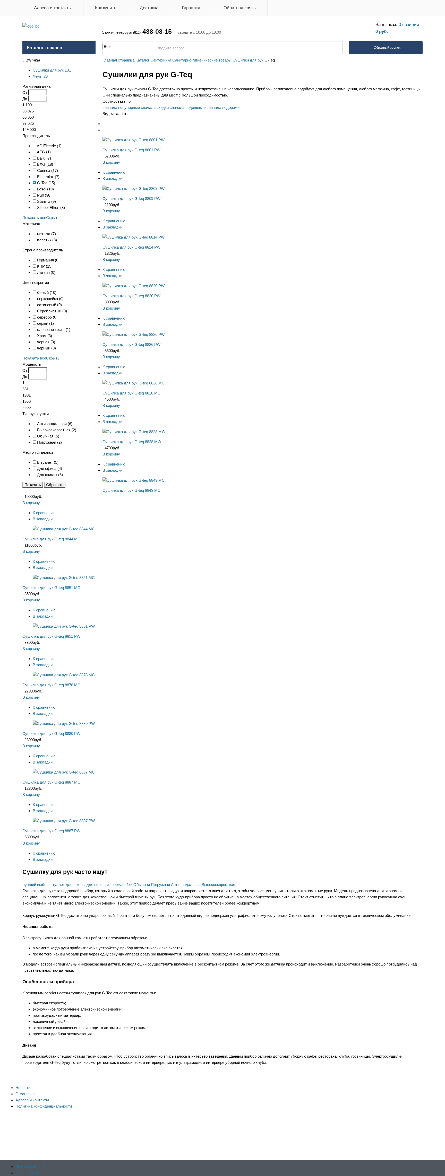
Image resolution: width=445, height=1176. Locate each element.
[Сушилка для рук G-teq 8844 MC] (64, 529)
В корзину (111, 162)
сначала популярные (121, 107)
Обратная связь (240, 7)
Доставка (149, 7)
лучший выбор (35, 884)
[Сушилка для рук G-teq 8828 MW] (133, 431)
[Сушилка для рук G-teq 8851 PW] (64, 626)
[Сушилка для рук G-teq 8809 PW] (133, 188)
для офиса (96, 884)
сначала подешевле (188, 107)
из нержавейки (119, 884)
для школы (75, 884)
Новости (22, 1087)
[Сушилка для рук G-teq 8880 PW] (64, 723)
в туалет (57, 884)
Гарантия (191, 7)
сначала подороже (223, 107)
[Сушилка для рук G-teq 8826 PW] (133, 334)
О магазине (25, 1094)
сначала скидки (155, 107)
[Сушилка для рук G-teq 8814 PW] (133, 237)
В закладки (112, 178)
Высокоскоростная (218, 884)
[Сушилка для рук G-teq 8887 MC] (64, 772)
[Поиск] (335, 47)
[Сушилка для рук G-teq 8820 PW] (133, 286)
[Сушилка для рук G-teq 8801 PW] (133, 140)
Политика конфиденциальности (43, 1106)
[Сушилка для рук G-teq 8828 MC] (133, 383)
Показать (32, 484)
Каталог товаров (44, 47)
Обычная (141, 884)
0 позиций (410, 24)
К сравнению (113, 172)
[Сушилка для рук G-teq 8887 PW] (64, 821)
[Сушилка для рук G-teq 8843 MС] (133, 480)
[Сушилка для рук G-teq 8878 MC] (64, 675)
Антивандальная (186, 884)
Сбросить (54, 484)
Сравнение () (27, 1173)
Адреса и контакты (53, 7)
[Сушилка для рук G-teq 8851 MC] (64, 577)
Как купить (105, 7)
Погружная (160, 884)
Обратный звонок (387, 47)
